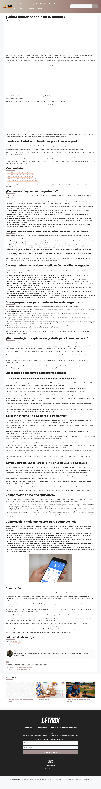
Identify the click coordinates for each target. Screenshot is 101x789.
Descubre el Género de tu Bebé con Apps (20, 176)
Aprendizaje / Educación (39, 4)
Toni (15, 651)
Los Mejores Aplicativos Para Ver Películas (20, 172)
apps (23, 664)
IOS (19, 641)
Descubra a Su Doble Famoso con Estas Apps (21, 178)
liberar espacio (38, 664)
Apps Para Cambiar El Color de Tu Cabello (19, 669)
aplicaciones (17, 664)
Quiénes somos (73, 727)
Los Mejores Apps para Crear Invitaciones (20, 174)
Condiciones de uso (28, 727)
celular (28, 664)
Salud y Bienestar (54, 4)
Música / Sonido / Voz (20, 8)
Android (14, 641)
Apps (7, 661)
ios (32, 664)
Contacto (65, 727)
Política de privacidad (42, 727)
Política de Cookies (55, 727)
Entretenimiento (24, 4)
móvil (45, 664)
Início (15, 4)
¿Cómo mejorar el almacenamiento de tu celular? (22, 180)
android (10, 664)
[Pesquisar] (95, 6)
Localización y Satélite (35, 8)
